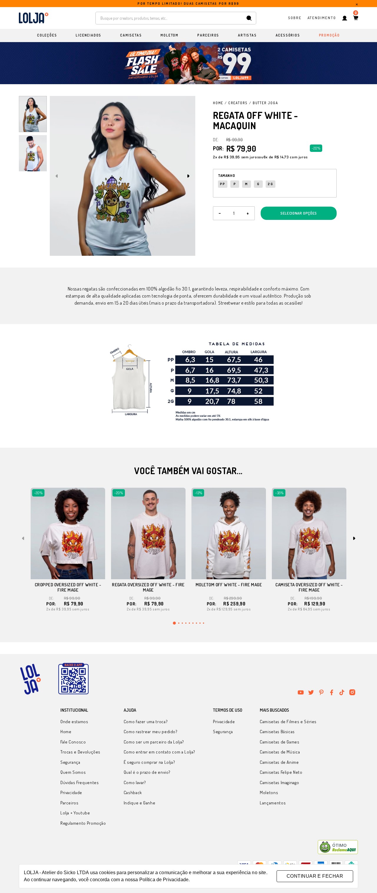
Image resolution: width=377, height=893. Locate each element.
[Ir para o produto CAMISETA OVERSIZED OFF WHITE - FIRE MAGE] (309, 533)
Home (218, 103)
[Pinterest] (321, 692)
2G (270, 184)
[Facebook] (332, 692)
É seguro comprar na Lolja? (149, 762)
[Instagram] (352, 692)
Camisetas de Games (280, 742)
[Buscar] (249, 18)
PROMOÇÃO (329, 35)
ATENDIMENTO (321, 17)
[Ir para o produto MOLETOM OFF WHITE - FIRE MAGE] (228, 533)
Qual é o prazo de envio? (147, 772)
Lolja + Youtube (75, 813)
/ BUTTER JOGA (263, 103)
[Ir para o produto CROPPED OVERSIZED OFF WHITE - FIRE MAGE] (68, 533)
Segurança (70, 762)
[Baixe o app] (73, 679)
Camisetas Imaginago (279, 782)
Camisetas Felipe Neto (281, 772)
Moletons (269, 792)
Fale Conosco (73, 742)
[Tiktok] (342, 692)
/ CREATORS (236, 103)
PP (222, 184)
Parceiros (69, 803)
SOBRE (295, 17)
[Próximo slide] (188, 176)
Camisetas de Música (280, 752)
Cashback (133, 792)
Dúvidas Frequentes (79, 782)
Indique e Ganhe (140, 803)
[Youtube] (301, 692)
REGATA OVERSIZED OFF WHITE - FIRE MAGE (148, 587)
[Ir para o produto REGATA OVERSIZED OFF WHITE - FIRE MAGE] (148, 533)
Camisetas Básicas (277, 731)
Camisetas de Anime (279, 762)
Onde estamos (74, 721)
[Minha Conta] (344, 18)
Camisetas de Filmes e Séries (288, 721)
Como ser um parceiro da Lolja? (154, 742)
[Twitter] (311, 692)
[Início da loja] (33, 18)
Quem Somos (73, 772)
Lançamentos (273, 803)
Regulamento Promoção (83, 823)
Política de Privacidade (163, 879)
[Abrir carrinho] (355, 18)
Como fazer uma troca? (146, 721)
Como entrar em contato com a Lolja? (159, 752)
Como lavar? (135, 782)
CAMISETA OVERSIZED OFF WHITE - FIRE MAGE (309, 587)
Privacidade (71, 792)
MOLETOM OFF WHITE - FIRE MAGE (229, 584)
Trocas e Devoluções (80, 752)
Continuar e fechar (315, 876)
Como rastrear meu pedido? (151, 731)
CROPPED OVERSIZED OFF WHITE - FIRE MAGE (68, 587)
